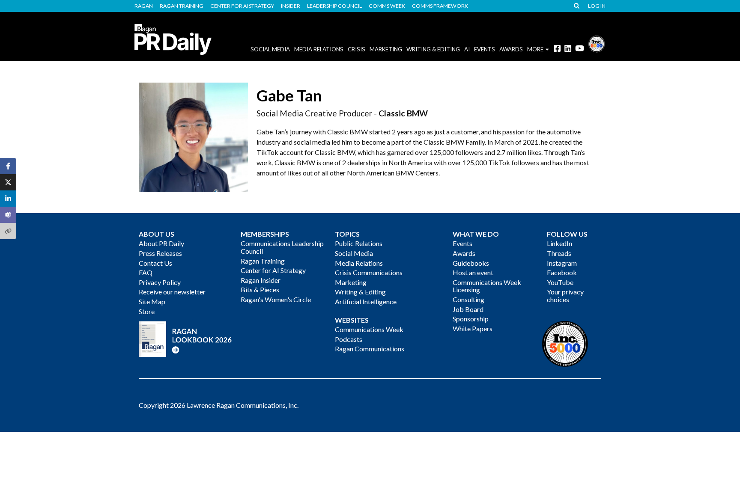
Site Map (152, 301)
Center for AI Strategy (242, 6)
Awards (464, 253)
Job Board (468, 309)
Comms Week (387, 6)
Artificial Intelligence (366, 301)
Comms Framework (440, 6)
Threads (559, 253)
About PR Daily (161, 243)
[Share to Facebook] (8, 166)
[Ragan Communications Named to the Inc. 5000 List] (597, 43)
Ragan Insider (260, 280)
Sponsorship (471, 319)
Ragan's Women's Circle (276, 299)
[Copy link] (8, 231)
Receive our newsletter (172, 292)
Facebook (562, 272)
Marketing (386, 49)
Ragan (143, 6)
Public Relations (358, 243)
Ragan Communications (369, 348)
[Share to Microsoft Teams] (8, 215)
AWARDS (511, 49)
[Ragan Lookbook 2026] (185, 338)
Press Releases (160, 253)
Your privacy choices (565, 295)
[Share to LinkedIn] (8, 198)
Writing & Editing (433, 49)
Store (147, 311)
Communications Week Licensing (487, 286)
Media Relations (318, 49)
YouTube (560, 282)
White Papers (472, 328)
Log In (597, 6)
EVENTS (484, 49)
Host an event (473, 272)
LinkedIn (559, 243)
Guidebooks (471, 263)
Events (462, 243)
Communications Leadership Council (282, 247)
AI (467, 49)
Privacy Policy (160, 282)
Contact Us (155, 263)
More (535, 49)
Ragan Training (181, 6)
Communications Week (369, 329)
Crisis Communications (369, 272)
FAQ (145, 272)
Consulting (468, 299)
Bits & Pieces (260, 289)
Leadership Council (334, 6)
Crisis (356, 49)
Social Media (270, 49)
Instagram (562, 263)
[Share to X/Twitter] (8, 182)
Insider (290, 6)
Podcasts (348, 339)
